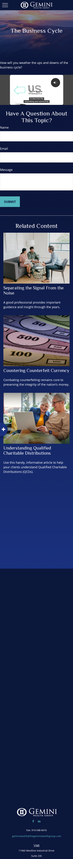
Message (6, 170)
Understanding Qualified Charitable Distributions (27, 450)
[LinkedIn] (39, 821)
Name (4, 127)
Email (4, 148)
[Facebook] (33, 821)
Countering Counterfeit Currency (36, 370)
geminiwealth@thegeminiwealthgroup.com (36, 836)
